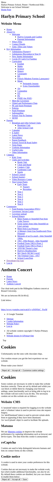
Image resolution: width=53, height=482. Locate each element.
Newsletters (17, 137)
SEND (15, 118)
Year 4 (20, 199)
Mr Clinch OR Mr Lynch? (28, 253)
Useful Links (17, 150)
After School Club (25, 128)
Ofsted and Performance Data (24, 103)
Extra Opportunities (31, 86)
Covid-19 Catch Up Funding (24, 59)
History (20, 71)
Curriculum (17, 61)
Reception (27, 189)
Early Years (22, 184)
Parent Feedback (19, 140)
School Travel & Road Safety (24, 142)
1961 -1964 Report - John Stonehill (32, 241)
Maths (20, 66)
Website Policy (13, 324)
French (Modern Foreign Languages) (33, 78)
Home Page (6, 9)
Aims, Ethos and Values (22, 46)
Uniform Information (21, 147)
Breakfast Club (23, 125)
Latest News (17, 135)
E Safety (15, 133)
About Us (11, 32)
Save (25, 479)
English (20, 64)
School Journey (18, 177)
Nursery (26, 187)
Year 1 (20, 192)
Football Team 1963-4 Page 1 (30, 246)
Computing (22, 91)
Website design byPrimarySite (20, 336)
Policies (15, 108)
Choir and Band (24, 165)
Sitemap (10, 319)
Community (12, 206)
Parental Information (26, 39)
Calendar (16, 130)
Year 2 (20, 194)
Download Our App (15, 260)
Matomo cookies (15, 431)
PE (18, 96)
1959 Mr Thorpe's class (27, 248)
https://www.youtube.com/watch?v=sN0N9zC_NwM (24, 309)
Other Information (19, 152)
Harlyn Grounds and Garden (29, 37)
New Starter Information (22, 56)
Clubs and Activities (20, 160)
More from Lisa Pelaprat (27, 228)
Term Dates (17, 145)
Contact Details (18, 44)
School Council (18, 174)
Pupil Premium (18, 110)
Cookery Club (23, 167)
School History (18, 216)
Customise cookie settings (33, 370)
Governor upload (19, 214)
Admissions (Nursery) (21, 51)
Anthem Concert (14, 284)
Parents (10, 120)
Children (10, 155)
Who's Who (17, 42)
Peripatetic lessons (30, 83)
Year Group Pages (20, 182)
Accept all (16, 370)
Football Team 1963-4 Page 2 (30, 243)
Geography (22, 74)
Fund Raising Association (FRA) (26, 209)
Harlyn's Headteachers (27, 251)
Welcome (16, 34)
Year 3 (20, 197)
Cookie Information (15, 321)
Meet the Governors (20, 101)
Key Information (14, 49)
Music (20, 81)
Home (9, 29)
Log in (9, 263)
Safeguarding (17, 113)
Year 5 (20, 201)
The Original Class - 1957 (28, 256)
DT (18, 93)
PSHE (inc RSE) (24, 98)
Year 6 (20, 204)
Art (18, 88)
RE (18, 76)
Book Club (22, 162)
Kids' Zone (16, 157)
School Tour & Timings (22, 115)
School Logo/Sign (25, 258)
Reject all (6, 370)
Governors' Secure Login (23, 211)
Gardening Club (24, 169)
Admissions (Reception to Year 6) (26, 54)
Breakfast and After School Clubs (26, 123)
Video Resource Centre (22, 179)
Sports (20, 172)
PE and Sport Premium (22, 106)
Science (20, 69)
